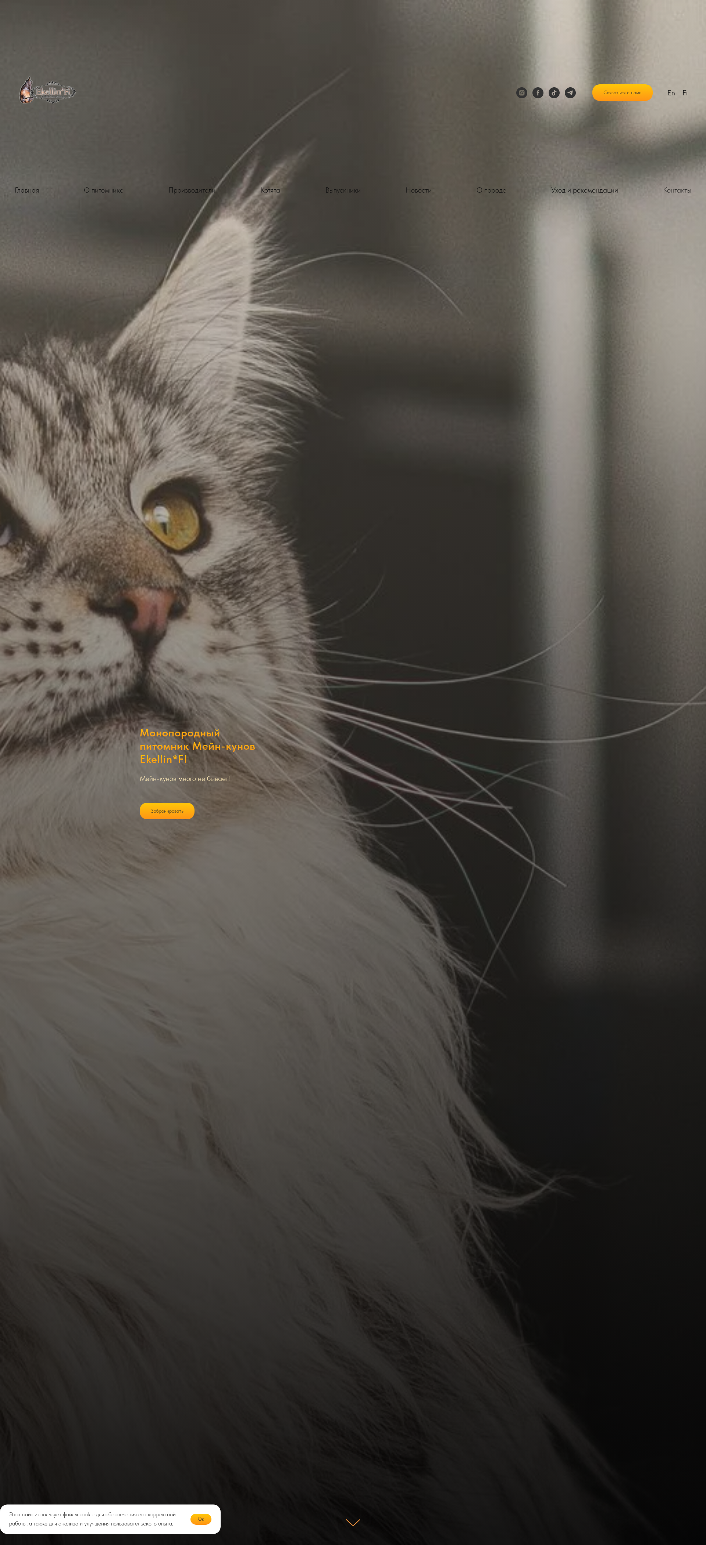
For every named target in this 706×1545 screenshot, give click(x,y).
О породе (491, 190)
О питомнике (104, 190)
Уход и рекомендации (584, 190)
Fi (685, 92)
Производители (191, 190)
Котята (270, 190)
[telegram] (570, 92)
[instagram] (521, 92)
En (671, 92)
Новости (419, 190)
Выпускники (343, 190)
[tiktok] (554, 92)
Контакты (677, 190)
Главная (27, 190)
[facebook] (537, 92)
